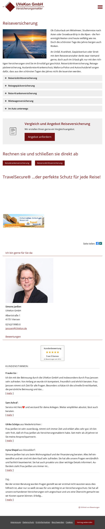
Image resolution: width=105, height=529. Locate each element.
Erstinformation (43, 522)
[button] (22, 78)
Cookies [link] (69, 522)
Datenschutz (28, 522)
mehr (9, 393)
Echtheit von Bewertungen (90, 507)
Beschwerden (58, 522)
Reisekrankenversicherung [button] (17, 163)
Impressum (16, 522)
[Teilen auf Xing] (100, 243)
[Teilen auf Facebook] (97, 243)
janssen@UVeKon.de (16, 328)
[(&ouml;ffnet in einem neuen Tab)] (23, 226)
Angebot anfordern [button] (39, 137)
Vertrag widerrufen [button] (84, 522)
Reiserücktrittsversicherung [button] (49, 163)
